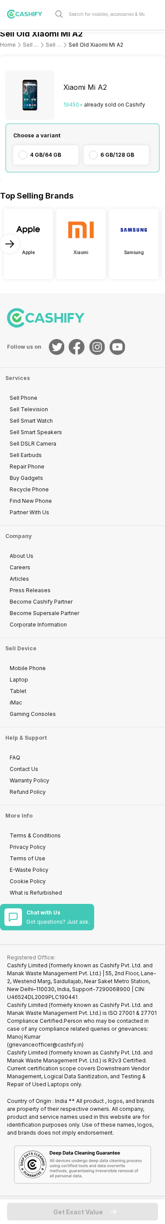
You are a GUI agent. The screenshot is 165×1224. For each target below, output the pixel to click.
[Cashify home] (28, 14)
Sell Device (21, 648)
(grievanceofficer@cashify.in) (45, 1044)
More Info (19, 815)
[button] (82, 1211)
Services (17, 378)
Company (18, 536)
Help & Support (26, 737)
